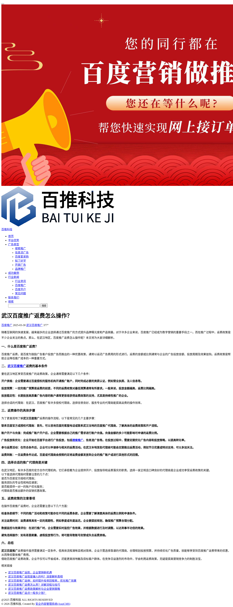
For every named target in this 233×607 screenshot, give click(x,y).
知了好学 (20, 260)
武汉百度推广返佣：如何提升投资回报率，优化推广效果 (42, 580)
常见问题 (20, 293)
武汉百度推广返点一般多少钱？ (27, 592)
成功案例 (13, 273)
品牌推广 (20, 268)
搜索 (11, 301)
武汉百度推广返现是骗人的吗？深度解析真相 (35, 576)
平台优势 (13, 240)
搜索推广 (20, 248)
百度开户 (20, 289)
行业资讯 (20, 281)
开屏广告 (20, 264)
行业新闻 (13, 277)
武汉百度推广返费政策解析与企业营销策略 (34, 588)
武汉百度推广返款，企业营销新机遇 (30, 572)
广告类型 (13, 244)
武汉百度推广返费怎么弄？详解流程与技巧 (34, 584)
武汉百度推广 (34, 325)
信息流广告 (22, 252)
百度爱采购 (22, 256)
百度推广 (20, 285)
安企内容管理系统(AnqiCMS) (52, 603)
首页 (11, 236)
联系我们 (13, 297)
